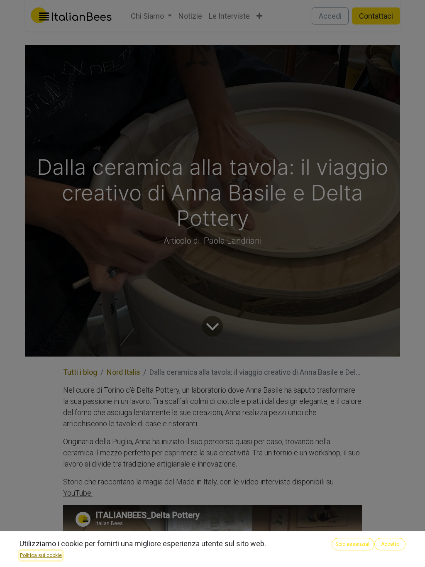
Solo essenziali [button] (353, 544)
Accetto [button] (390, 544)
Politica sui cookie (41, 555)
